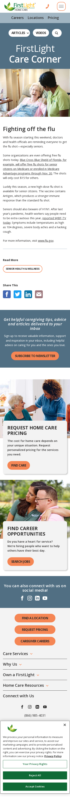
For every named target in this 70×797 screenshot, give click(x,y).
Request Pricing (35, 629)
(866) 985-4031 (35, 715)
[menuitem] (17, 18)
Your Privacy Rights (35, 764)
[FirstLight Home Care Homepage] (20, 6)
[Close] (64, 725)
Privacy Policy (53, 756)
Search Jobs (20, 561)
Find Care (18, 465)
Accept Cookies (35, 786)
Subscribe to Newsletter (35, 356)
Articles (18, 33)
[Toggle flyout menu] (61, 6)
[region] (35, 757)
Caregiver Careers (35, 641)
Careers (17, 17)
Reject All (35, 775)
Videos (41, 33)
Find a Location (35, 618)
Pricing (53, 17)
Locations (36, 17)
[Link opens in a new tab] (7, 294)
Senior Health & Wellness (23, 268)
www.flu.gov (45, 240)
